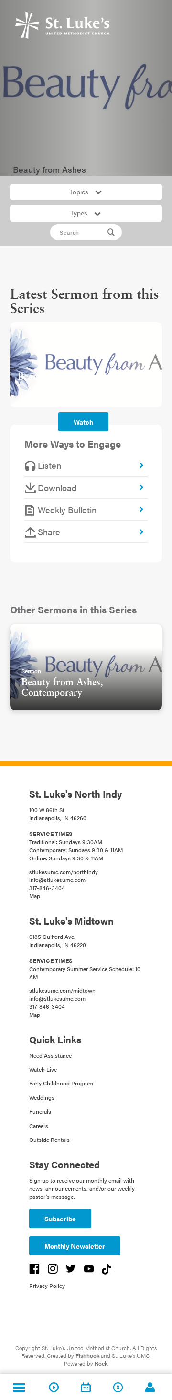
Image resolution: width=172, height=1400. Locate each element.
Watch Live (43, 1069)
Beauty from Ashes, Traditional (83, 377)
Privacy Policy (47, 1285)
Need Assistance (50, 1055)
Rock (101, 1363)
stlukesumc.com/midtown (62, 990)
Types (79, 212)
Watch (83, 422)
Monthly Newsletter (74, 1246)
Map (34, 896)
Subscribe (60, 1218)
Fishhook (87, 1355)
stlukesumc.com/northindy (63, 872)
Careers (38, 1125)
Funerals (40, 1111)
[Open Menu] (19, 1387)
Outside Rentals (49, 1139)
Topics (79, 191)
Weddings (41, 1097)
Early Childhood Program (61, 1083)
